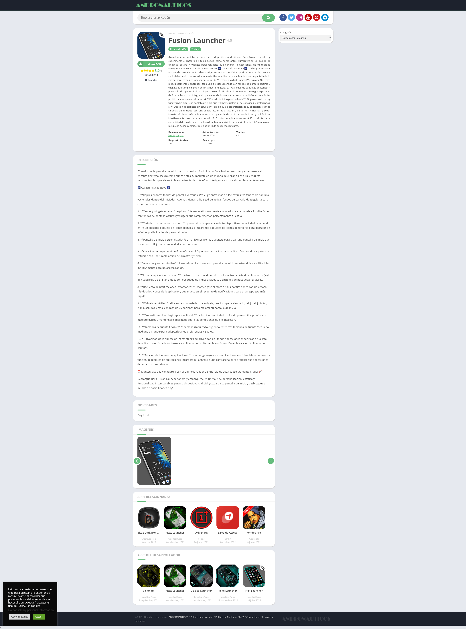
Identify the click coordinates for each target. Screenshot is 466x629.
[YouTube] (308, 17)
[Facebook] (283, 17)
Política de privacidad (201, 617)
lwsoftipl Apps (175, 135)
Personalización (185, 33)
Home (171, 33)
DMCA (241, 617)
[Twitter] (291, 17)
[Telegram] (325, 17)
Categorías (286, 32)
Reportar (152, 80)
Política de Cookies (225, 617)
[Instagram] (299, 17)
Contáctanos (253, 617)
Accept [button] (38, 616)
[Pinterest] (316, 17)
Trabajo (195, 49)
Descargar (154, 63)
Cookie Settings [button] (19, 616)
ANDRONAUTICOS (178, 617)
